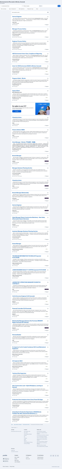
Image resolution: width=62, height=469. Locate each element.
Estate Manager (16, 243)
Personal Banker (16, 334)
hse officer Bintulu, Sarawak (41, 431)
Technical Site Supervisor (19, 373)
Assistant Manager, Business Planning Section (25, 231)
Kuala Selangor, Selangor (28, 434)
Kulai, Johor (26, 432)
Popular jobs (13, 450)
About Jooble (17, 457)
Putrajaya (25, 438)
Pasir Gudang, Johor (27, 431)
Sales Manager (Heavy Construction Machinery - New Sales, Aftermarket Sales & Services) (28, 218)
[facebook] (51, 456)
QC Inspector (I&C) (17, 361)
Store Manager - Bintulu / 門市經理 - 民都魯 (23, 142)
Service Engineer (17, 16)
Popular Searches (40, 457)
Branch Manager (16, 155)
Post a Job (28, 458)
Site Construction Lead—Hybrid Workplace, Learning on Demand (27, 386)
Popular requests (14, 427)
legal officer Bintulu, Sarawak (41, 445)
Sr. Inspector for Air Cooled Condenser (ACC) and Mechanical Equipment (29, 347)
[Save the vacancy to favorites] (48, 17)
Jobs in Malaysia (17, 461)
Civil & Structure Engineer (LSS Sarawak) (23, 296)
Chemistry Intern (17, 117)
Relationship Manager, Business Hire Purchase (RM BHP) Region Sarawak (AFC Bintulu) (27, 321)
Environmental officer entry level (16, 431)
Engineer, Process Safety (19, 41)
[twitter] (56, 456)
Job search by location (14, 451)
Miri (24, 436)
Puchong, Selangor (27, 443)
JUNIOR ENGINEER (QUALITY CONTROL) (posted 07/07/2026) (29, 270)
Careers (16, 458)
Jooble (58, 466)
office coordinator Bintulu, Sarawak (42, 446)
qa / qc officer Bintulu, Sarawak (42, 436)
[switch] (48, 12)
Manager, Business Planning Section (22, 168)
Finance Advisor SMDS (18, 129)
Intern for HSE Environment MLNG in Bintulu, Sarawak (26, 66)
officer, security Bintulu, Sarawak (42, 437)
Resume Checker (40, 458)
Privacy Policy (12, 466)
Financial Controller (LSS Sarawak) (21, 308)
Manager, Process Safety (19, 29)
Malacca (25, 440)
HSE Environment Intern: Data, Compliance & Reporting (27, 53)
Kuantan (25, 435)
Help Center (17, 460)
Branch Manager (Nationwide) (20, 192)
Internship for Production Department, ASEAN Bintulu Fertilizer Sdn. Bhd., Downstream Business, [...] (26, 412)
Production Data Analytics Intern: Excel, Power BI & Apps (27, 399)
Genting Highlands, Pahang (28, 442)
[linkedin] (58, 456)
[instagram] (53, 456)
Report (47, 24)
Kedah (25, 439)
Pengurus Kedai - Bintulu (19, 78)
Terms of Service (6, 466)
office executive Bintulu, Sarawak (42, 441)
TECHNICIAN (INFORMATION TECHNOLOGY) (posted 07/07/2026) (26, 256)
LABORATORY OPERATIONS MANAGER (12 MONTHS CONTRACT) (26, 283)
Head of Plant (16, 90)
